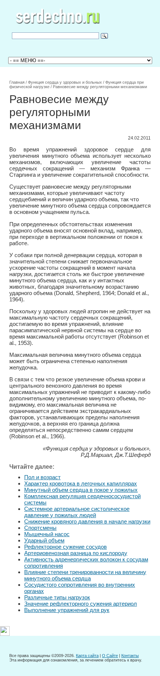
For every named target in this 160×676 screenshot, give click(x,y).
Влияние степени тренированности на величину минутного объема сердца (85, 575)
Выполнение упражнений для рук (66, 610)
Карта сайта (87, 655)
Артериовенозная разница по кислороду (75, 553)
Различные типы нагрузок (57, 597)
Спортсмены (40, 528)
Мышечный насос (47, 534)
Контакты (130, 655)
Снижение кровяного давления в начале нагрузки (87, 521)
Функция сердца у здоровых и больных (65, 82)
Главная (17, 82)
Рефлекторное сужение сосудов (65, 547)
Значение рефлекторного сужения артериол (80, 603)
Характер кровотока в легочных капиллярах (80, 483)
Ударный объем (44, 540)
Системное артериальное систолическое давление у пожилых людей (76, 512)
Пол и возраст (42, 477)
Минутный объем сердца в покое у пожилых (81, 490)
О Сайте (110, 655)
